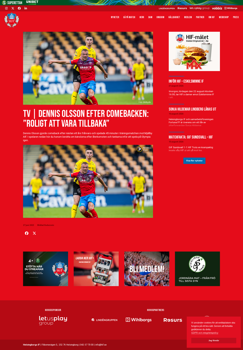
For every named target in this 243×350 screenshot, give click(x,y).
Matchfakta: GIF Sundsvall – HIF (191, 137)
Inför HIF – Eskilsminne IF (186, 81)
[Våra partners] (197, 8)
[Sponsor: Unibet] (32, 4)
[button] (26, 233)
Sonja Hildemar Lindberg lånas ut (192, 109)
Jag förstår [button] (214, 340)
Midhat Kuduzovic (45, 225)
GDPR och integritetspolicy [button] (204, 333)
